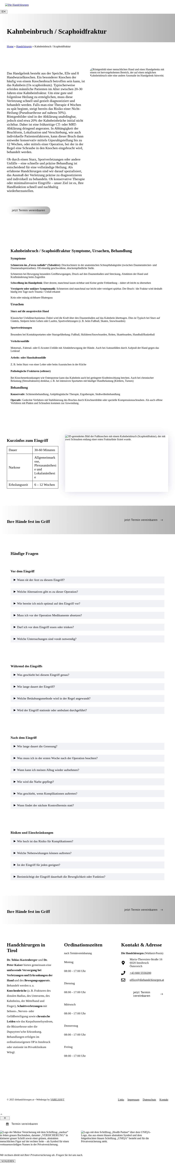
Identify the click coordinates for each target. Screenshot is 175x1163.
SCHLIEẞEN (7, 1161)
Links (121, 1099)
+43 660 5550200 (140, 972)
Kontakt (163, 1099)
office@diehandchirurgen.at (147, 980)
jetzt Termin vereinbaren (28, 210)
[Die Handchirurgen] (17, 4)
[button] (1, 1114)
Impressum (133, 1099)
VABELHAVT (57, 1099)
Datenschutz (149, 1099)
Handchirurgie (24, 46)
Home (10, 46)
